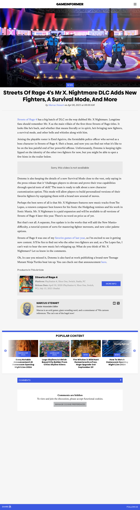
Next (134, 350)
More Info (111, 283)
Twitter (118, 303)
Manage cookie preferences (70, 404)
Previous (5, 350)
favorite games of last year (70, 238)
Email (114, 303)
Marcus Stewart (56, 105)
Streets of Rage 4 (27, 119)
